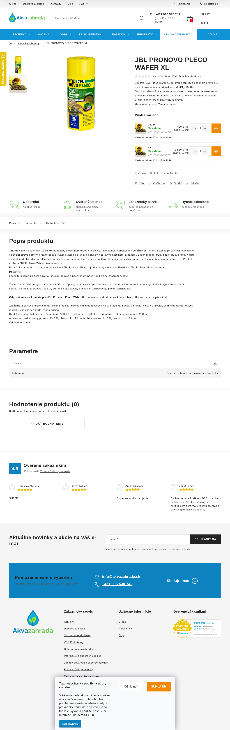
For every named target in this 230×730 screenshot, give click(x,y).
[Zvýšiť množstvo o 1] (205, 128)
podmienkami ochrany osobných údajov (166, 549)
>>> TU (89, 715)
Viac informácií (167, 104)
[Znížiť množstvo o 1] (195, 128)
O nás (13, 3)
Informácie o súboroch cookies (83, 655)
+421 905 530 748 (167, 14)
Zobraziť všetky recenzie (55, 471)
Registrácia (211, 3)
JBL (177, 173)
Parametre (31, 223)
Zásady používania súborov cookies (86, 662)
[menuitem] (21, 34)
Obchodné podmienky (77, 635)
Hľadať (142, 18)
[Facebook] (195, 581)
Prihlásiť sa (205, 539)
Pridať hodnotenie (47, 423)
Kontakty (56, 3)
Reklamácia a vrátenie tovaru (82, 676)
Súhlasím (158, 686)
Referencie (125, 628)
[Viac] (209, 34)
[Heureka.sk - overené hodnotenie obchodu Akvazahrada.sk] (197, 628)
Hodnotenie (53, 223)
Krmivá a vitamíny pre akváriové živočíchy (192, 373)
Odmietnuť (130, 686)
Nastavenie (70, 723)
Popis (12, 223)
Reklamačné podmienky (78, 669)
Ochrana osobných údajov (80, 649)
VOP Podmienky (74, 642)
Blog (70, 3)
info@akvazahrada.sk (121, 577)
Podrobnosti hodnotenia (186, 76)
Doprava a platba (33, 3)
